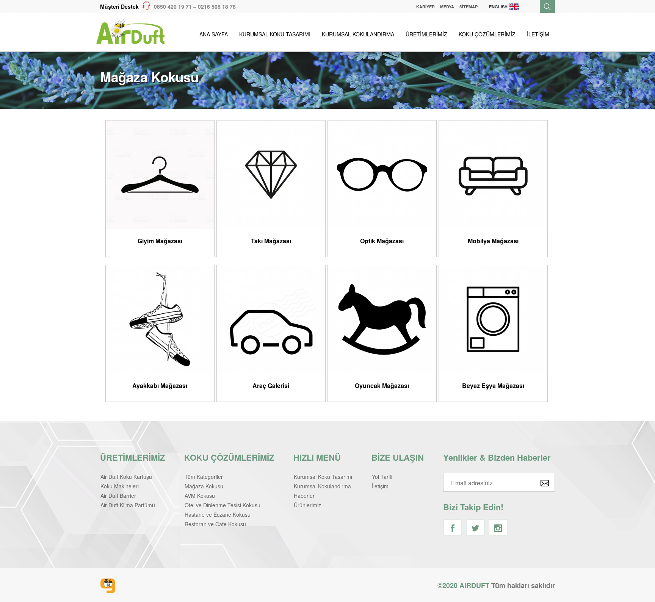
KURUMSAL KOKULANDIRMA (358, 34)
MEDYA (447, 6)
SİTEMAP (468, 6)
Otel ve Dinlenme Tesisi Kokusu (222, 505)
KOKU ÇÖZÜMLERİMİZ (487, 34)
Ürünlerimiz (307, 505)
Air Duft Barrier (118, 495)
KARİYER (425, 6)
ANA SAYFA (213, 34)
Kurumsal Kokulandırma (322, 486)
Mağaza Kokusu (204, 486)
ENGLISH (498, 6)
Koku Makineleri (119, 486)
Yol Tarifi (382, 476)
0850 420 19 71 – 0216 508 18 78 (168, 6)
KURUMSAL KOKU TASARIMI (274, 34)
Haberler (304, 495)
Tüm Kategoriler (204, 476)
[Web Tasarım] (107, 586)
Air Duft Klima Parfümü (127, 505)
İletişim (380, 486)
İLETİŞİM (538, 34)
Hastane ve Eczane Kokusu (218, 514)
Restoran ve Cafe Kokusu (215, 524)
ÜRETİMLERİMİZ (426, 34)
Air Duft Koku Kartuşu (126, 476)
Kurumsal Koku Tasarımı (323, 476)
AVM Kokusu (200, 495)
